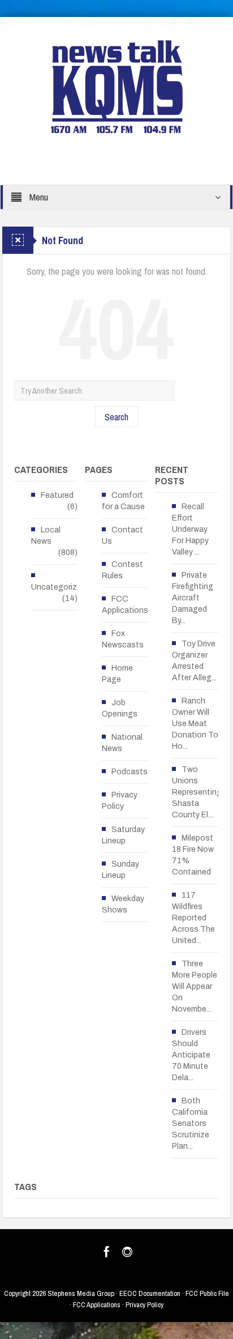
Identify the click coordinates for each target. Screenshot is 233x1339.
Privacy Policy (119, 801)
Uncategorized (58, 587)
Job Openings (119, 708)
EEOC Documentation (149, 1293)
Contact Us (122, 535)
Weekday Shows (123, 904)
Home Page (117, 674)
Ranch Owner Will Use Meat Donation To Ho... (195, 723)
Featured (57, 495)
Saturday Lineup (123, 835)
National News (122, 743)
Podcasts (129, 771)
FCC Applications (125, 605)
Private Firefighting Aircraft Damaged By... (192, 598)
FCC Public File (207, 1293)
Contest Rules (122, 570)
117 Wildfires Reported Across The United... (193, 918)
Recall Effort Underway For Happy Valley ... (190, 529)
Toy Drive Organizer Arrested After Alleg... (194, 660)
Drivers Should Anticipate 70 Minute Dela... (191, 1055)
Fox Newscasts (123, 639)
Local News (46, 535)
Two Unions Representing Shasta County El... (197, 792)
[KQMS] (117, 86)
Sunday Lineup (120, 870)
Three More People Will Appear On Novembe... (194, 986)
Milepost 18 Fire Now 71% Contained (193, 855)
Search (116, 416)
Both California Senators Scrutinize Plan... (190, 1123)
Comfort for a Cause (123, 501)
